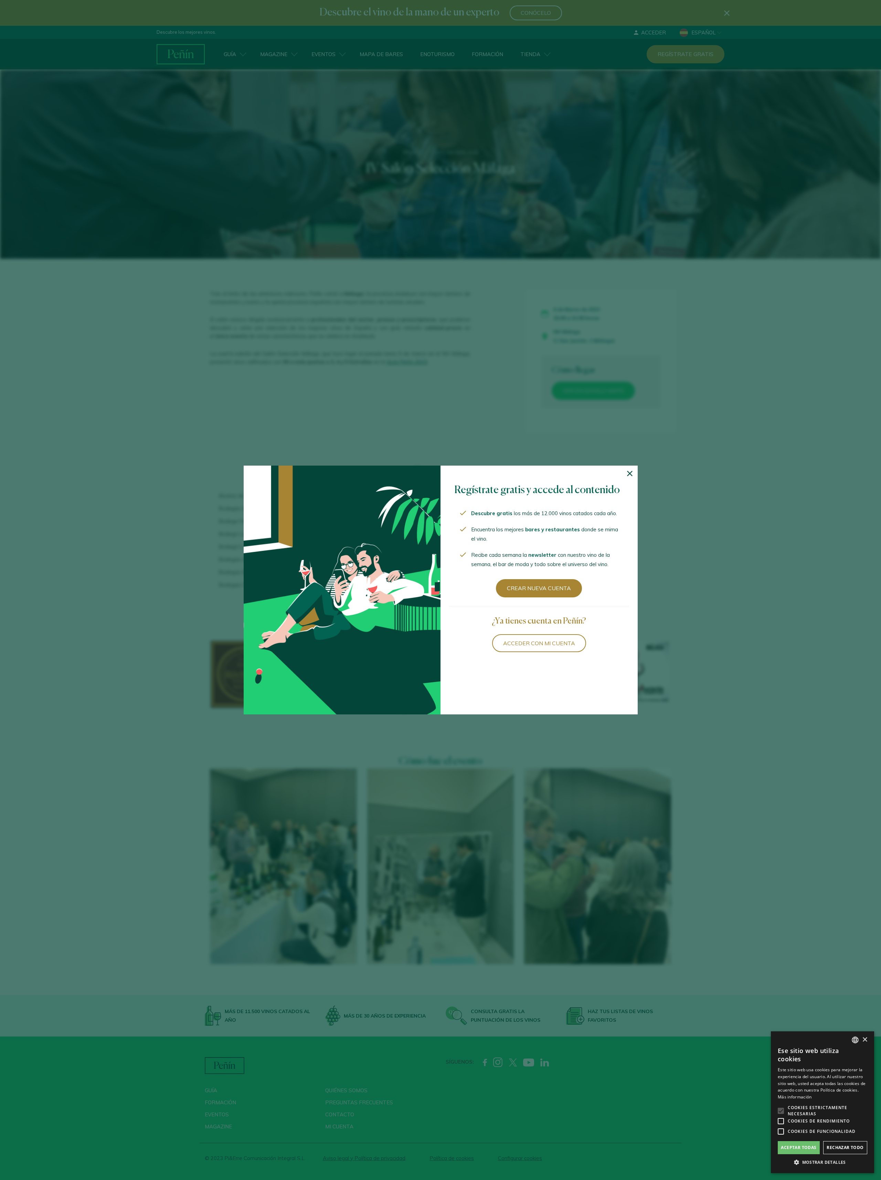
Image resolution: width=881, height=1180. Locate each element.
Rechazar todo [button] (845, 1147)
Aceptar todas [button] (798, 1147)
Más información (795, 1097)
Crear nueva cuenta (539, 588)
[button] (822, 1162)
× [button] (864, 1039)
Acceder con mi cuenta (539, 643)
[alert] (822, 1102)
